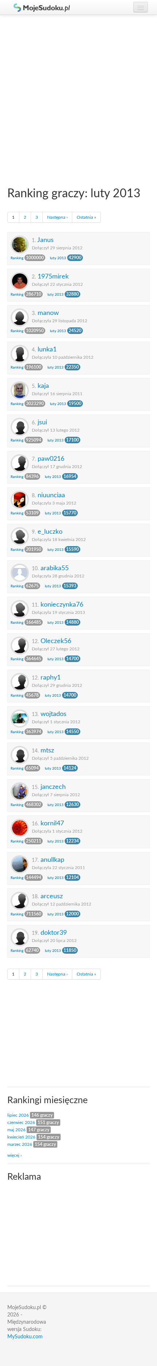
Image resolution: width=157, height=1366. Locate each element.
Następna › (57, 217)
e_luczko (50, 532)
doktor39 (54, 933)
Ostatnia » (86, 217)
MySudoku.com (25, 1336)
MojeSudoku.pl (38, 7)
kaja (43, 386)
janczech (53, 787)
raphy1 (51, 677)
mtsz (47, 750)
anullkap (52, 860)
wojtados (53, 714)
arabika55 (55, 568)
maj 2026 (16, 1130)
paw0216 (51, 459)
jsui (42, 422)
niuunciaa (51, 495)
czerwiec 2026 (21, 1122)
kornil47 (52, 823)
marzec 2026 (19, 1144)
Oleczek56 (56, 641)
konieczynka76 (62, 605)
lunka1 (47, 349)
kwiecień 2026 (21, 1137)
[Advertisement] (78, 97)
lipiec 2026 (18, 1115)
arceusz (52, 896)
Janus (45, 240)
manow (48, 313)
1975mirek (53, 276)
